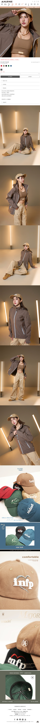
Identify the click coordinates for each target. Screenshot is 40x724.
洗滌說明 (4, 102)
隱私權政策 (29, 709)
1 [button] (19, 56)
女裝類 (28, 4)
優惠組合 (16, 4)
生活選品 (26, 4)
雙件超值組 (12, 4)
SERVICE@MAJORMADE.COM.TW (22, 715)
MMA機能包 (5, 4)
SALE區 (23, 4)
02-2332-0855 (22, 714)
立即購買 (30, 76)
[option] (20, 31)
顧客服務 (19, 709)
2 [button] (20, 56)
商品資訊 (4, 88)
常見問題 (24, 709)
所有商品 (31, 4)
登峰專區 (2, 4)
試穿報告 (4, 84)
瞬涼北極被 (9, 4)
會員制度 (35, 4)
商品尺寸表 (5, 80)
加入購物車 (10, 76)
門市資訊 (10, 709)
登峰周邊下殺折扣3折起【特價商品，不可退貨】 (10, 59)
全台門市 (38, 4)
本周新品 (19, 4)
